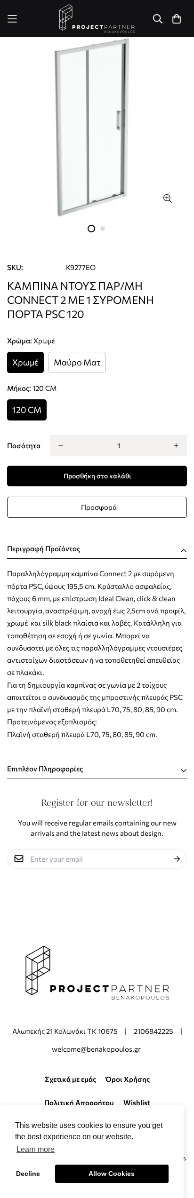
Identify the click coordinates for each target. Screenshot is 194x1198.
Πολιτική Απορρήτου (79, 1102)
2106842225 (153, 1031)
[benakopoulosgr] (97, 18)
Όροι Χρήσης (127, 1079)
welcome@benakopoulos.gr (97, 1049)
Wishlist (136, 1102)
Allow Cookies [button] (112, 1173)
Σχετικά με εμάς (70, 1079)
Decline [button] (28, 1173)
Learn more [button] (35, 1149)
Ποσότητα (23, 445)
